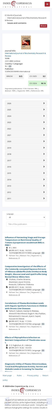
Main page (7, 375)
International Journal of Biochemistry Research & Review (25, 19)
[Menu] (47, 4)
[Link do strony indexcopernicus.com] (26, 391)
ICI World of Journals (13, 15)
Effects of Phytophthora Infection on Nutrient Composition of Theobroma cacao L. (25, 340)
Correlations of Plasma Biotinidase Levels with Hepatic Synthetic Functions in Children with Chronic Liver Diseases (26, 306)
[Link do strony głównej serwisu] (17, 4)
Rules (19, 375)
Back (44, 26)
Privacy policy (33, 375)
